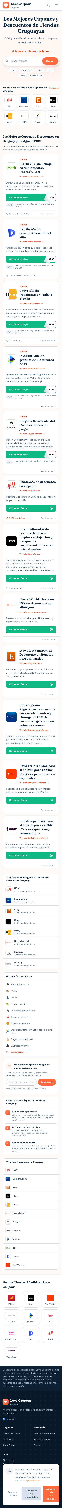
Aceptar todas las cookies (51, 1493)
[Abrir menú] (56, 5)
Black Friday (9, 1445)
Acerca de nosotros (44, 1433)
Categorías (9, 1439)
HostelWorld (36, 75)
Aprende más (33, 1480)
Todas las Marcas (12, 1433)
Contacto (39, 1445)
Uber (50, 70)
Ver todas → (54, 89)
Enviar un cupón (42, 1439)
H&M (12, 70)
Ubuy (22, 75)
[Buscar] (48, 5)
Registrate (47, 1082)
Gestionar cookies (12, 1494)
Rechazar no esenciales (31, 1494)
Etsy (40, 70)
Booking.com (26, 70)
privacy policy (39, 1088)
